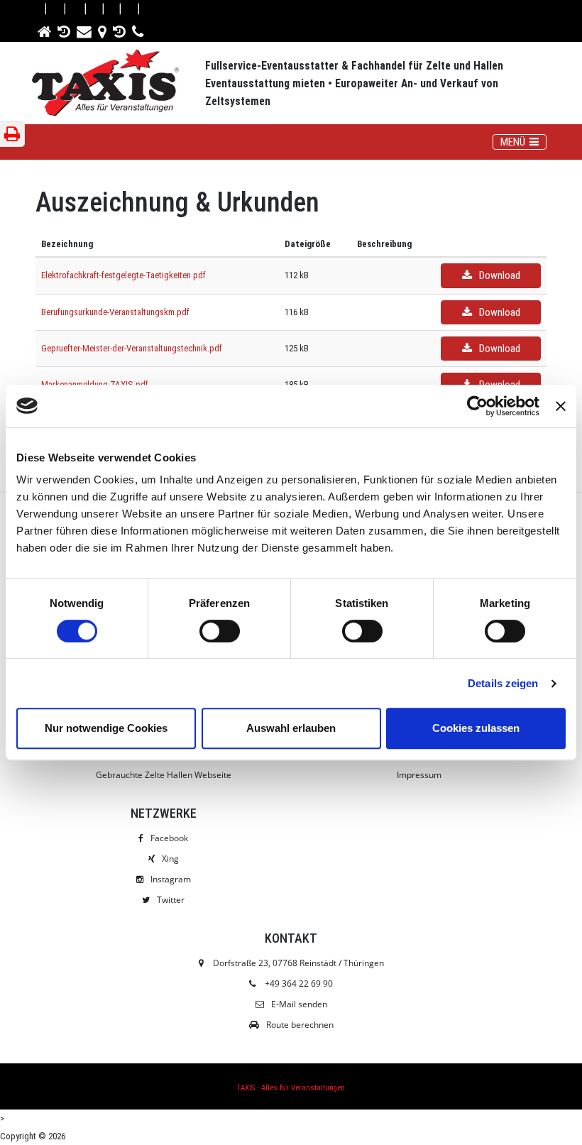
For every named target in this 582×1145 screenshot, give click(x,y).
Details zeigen (503, 683)
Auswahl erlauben (291, 728)
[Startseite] (45, 29)
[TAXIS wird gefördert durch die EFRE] (120, 29)
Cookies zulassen (476, 728)
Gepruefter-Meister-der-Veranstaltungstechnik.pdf (131, 348)
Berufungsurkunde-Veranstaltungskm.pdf (115, 312)
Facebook (169, 838)
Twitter (171, 900)
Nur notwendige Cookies (106, 728)
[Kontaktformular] (85, 29)
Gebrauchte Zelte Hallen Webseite (163, 775)
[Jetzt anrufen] (139, 29)
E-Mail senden (299, 1004)
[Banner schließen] (561, 406)
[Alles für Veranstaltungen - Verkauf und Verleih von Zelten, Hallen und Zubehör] (118, 84)
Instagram (170, 879)
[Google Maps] (103, 29)
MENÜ (523, 141)
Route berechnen (300, 1025)
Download (499, 275)
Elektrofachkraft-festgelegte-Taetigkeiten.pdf (123, 275)
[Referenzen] (65, 29)
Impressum (419, 775)
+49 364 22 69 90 (299, 983)
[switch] (219, 631)
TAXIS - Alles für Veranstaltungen (291, 1087)
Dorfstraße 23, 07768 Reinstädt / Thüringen (297, 963)
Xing (170, 859)
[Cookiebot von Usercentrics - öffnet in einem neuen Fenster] (477, 406)
